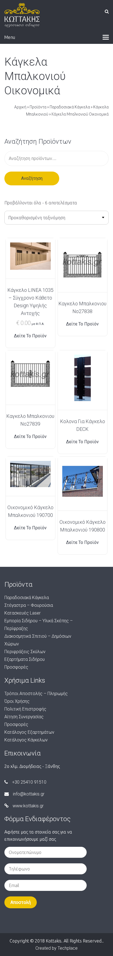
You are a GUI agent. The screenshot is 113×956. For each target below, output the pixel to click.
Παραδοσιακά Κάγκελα (70, 107)
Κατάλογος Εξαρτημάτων (29, 732)
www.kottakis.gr (28, 805)
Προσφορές (16, 667)
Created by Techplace (56, 948)
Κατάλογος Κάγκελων (26, 740)
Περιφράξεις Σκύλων (25, 651)
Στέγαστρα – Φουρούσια (28, 605)
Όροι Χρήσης (17, 701)
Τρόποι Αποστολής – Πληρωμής (36, 693)
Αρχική (20, 107)
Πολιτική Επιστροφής (25, 709)
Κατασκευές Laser (22, 613)
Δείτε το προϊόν (30, 335)
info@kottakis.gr (28, 794)
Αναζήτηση (32, 178)
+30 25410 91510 (29, 782)
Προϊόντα (38, 107)
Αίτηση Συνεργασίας (24, 716)
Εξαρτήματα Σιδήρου (24, 659)
